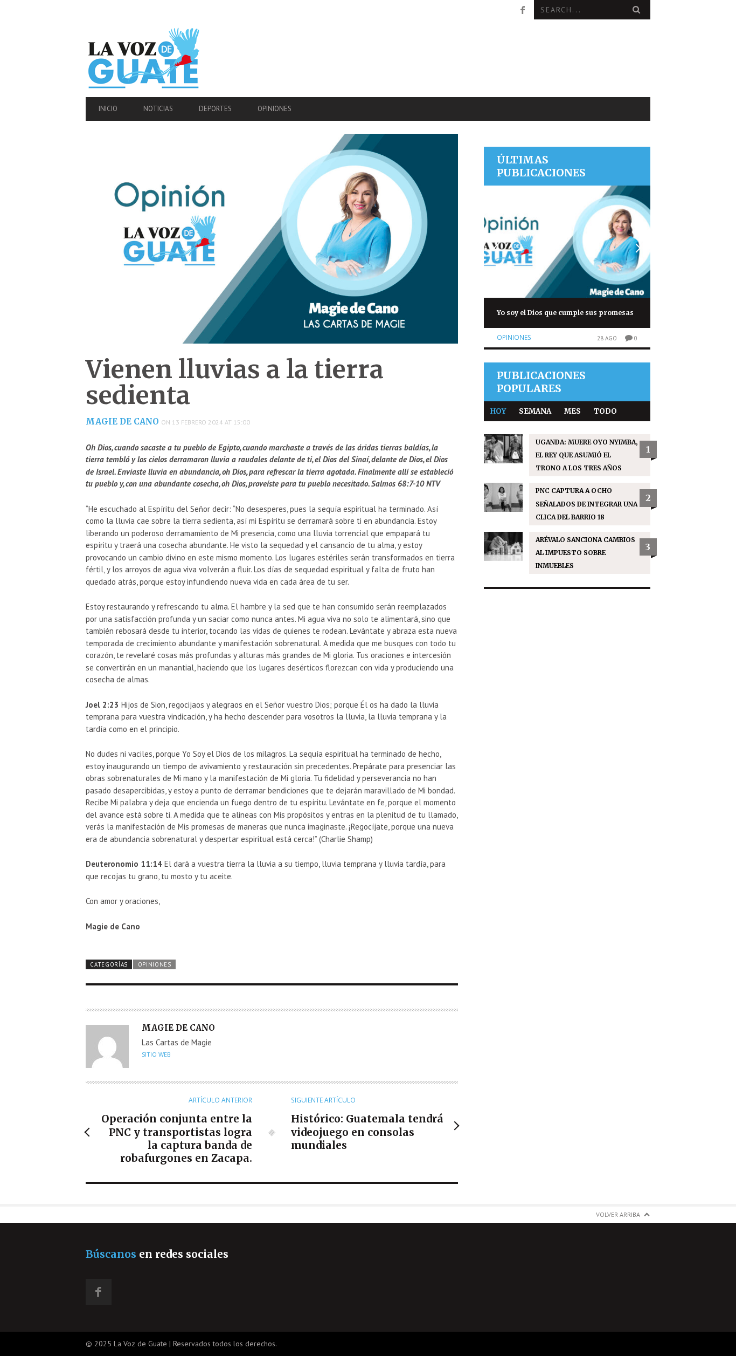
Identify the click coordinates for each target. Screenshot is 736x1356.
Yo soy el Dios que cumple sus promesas (565, 313)
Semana (535, 411)
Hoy (498, 411)
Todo (605, 411)
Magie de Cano (122, 421)
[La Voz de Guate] (170, 58)
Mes (572, 411)
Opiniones (274, 108)
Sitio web (156, 1054)
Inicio (108, 108)
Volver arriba (618, 1214)
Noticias (158, 108)
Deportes (215, 108)
